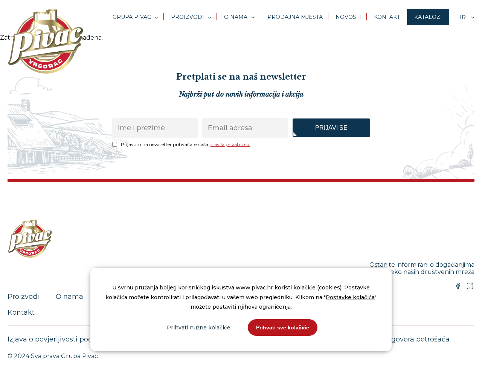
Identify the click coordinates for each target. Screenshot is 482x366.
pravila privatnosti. (229, 144)
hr (462, 17)
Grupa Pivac (132, 17)
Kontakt (387, 17)
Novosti (348, 17)
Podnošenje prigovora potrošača (395, 339)
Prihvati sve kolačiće (282, 327)
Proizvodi (187, 17)
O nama (235, 17)
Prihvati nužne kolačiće (198, 327)
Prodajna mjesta (295, 17)
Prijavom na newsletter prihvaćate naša (185, 144)
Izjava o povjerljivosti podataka (60, 339)
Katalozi (428, 17)
